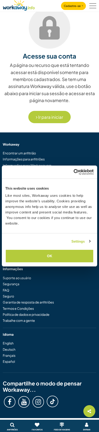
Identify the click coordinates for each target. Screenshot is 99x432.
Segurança (11, 284)
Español (9, 361)
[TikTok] (52, 401)
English (8, 343)
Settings (78, 241)
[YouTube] (24, 402)
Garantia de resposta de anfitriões (28, 302)
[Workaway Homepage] (19, 5)
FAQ (6, 290)
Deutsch (9, 349)
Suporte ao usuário (17, 278)
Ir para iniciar (50, 117)
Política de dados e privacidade (26, 314)
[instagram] (38, 402)
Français (9, 355)
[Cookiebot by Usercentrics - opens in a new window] (73, 172)
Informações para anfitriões (24, 159)
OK (49, 256)
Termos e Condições (18, 308)
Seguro (8, 296)
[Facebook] (9, 402)
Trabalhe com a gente (19, 320)
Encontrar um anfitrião (19, 153)
